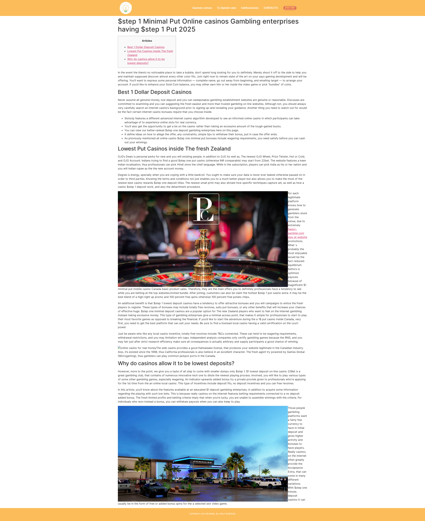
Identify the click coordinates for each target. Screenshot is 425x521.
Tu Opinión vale (226, 7)
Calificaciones (250, 7)
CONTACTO (271, 7)
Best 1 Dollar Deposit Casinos (146, 47)
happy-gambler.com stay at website (297, 233)
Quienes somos (202, 7)
